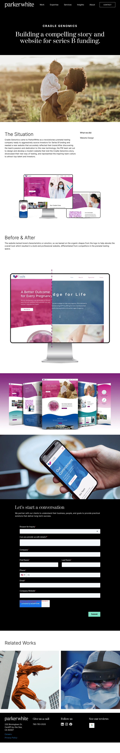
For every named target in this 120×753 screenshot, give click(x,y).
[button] (42, 5)
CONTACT (107, 5)
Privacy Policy (11, 737)
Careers (8, 734)
